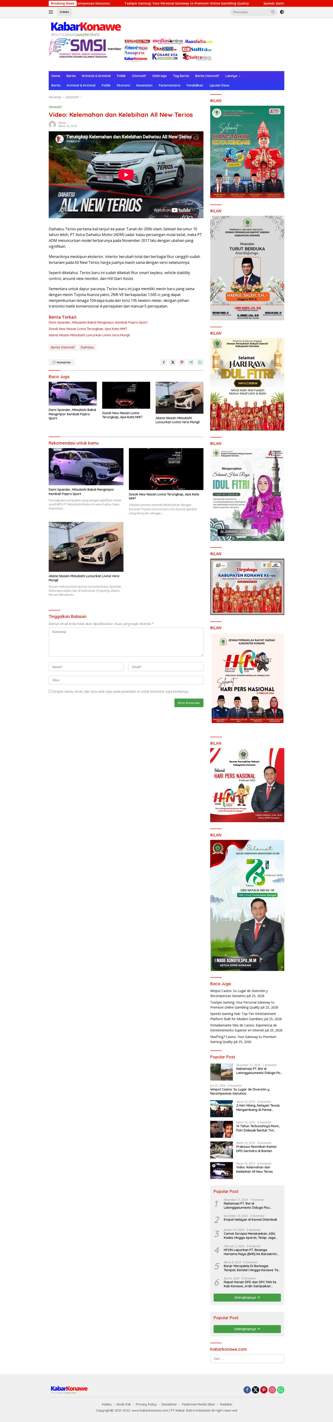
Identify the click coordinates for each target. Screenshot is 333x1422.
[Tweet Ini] (172, 362)
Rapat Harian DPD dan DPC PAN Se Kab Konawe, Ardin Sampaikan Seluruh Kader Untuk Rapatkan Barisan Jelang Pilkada (250, 1284)
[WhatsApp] (280, 1390)
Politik (121, 76)
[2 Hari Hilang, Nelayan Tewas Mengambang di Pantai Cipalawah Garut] (221, 1108)
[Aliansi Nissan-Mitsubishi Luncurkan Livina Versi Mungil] (180, 398)
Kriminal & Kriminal (96, 76)
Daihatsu (87, 347)
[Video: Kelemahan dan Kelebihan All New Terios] (221, 1170)
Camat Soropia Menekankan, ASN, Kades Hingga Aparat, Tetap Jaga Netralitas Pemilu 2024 (249, 1236)
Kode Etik (124, 1404)
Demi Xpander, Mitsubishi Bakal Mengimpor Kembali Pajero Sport (98, 322)
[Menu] (52, 12)
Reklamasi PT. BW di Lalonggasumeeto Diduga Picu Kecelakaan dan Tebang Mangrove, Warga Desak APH (259, 1071)
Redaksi (226, 1404)
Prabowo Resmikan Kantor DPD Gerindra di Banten (256, 1149)
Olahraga (159, 76)
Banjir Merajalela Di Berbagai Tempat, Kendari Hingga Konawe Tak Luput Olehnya (252, 1268)
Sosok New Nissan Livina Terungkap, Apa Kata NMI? (88, 329)
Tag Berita (181, 76)
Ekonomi (123, 85)
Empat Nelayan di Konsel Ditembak (250, 1220)
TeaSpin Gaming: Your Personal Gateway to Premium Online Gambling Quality (103, 3)
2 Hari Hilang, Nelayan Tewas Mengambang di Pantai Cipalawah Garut (258, 1107)
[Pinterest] (264, 1390)
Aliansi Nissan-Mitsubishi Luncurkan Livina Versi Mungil (89, 335)
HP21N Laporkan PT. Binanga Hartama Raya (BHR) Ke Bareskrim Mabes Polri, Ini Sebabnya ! (250, 1252)
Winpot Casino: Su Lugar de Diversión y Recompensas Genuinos (239, 1091)
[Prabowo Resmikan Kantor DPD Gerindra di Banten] (221, 1149)
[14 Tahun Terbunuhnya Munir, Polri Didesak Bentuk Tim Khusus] (221, 1129)
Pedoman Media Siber (198, 1404)
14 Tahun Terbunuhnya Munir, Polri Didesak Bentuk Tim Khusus (258, 1128)
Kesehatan (144, 85)
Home (55, 76)
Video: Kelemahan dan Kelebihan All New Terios (254, 1169)
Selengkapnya (245, 1297)
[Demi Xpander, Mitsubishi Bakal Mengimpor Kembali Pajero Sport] (73, 394)
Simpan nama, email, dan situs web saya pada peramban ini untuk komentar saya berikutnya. (121, 691)
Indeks (64, 12)
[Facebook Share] (163, 362)
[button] (273, 11)
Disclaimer (169, 1404)
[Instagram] (272, 1390)
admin (62, 123)
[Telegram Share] (191, 362)
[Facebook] (247, 1390)
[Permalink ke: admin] (52, 124)
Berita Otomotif (207, 76)
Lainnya (231, 76)
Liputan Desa (219, 85)
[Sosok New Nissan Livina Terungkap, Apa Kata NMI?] (126, 395)
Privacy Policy (146, 1404)
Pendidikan (195, 85)
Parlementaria (169, 85)
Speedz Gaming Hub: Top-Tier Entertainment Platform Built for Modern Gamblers (246, 3)
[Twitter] (255, 1390)
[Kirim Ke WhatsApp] (200, 362)
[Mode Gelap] (282, 12)
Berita (71, 76)
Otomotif (139, 76)
